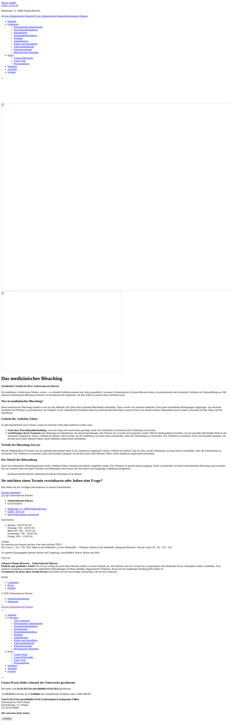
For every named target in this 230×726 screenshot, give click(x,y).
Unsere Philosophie (23, 58)
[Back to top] (3, 723)
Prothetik (18, 38)
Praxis (11, 55)
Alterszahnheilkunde (24, 46)
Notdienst (12, 66)
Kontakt (11, 72)
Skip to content (8, 2)
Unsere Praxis (21, 654)
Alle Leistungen (22, 620)
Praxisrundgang (21, 63)
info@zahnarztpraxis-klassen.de (23, 514)
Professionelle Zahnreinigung (28, 27)
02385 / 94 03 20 (16, 511)
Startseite (12, 21)
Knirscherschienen (23, 49)
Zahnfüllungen (21, 41)
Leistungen (13, 24)
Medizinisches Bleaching (26, 52)
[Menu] (2, 78)
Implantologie (20, 32)
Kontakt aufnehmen (11, 492)
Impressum (13, 601)
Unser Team (20, 60)
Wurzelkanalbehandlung (26, 29)
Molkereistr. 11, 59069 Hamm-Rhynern (27, 508)
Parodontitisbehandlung (25, 35)
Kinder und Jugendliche (25, 44)
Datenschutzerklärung (18, 598)
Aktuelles (12, 69)
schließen (7, 719)
